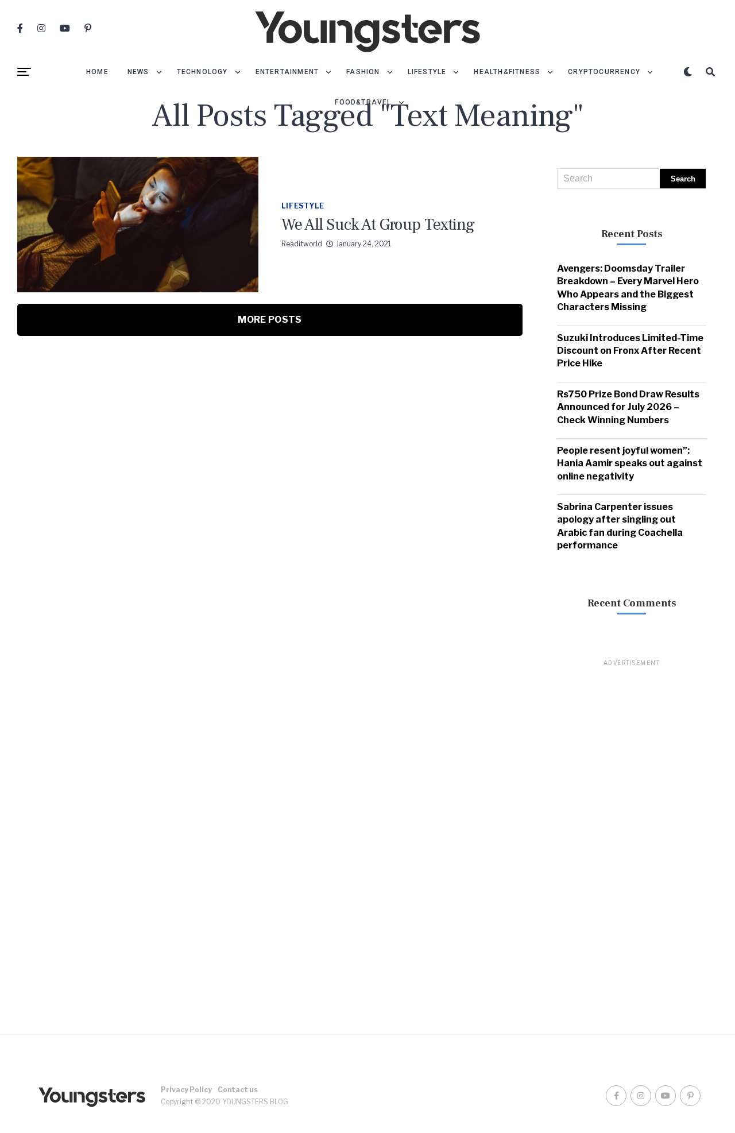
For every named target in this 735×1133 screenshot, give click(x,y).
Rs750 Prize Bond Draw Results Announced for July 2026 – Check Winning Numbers (628, 407)
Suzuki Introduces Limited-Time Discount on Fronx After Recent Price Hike (630, 350)
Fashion (363, 72)
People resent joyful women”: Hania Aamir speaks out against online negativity (629, 463)
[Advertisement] (632, 840)
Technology (202, 72)
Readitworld (301, 243)
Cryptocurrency (604, 72)
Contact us (238, 1089)
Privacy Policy (186, 1089)
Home (97, 72)
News (138, 72)
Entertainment (287, 72)
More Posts (269, 319)
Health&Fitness (507, 72)
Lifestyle (427, 72)
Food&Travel (363, 102)
